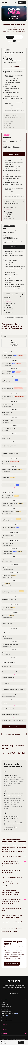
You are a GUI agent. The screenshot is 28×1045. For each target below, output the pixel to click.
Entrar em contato (11, 964)
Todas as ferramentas (6, 1020)
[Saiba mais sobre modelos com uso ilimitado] (23, 201)
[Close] (26, 1043)
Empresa (3, 1029)
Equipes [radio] (18, 37)
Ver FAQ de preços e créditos (13, 734)
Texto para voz (5, 1009)
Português (14, 993)
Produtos (4, 1000)
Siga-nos (4, 1033)
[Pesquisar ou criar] (15, 2)
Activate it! (21, 1042)
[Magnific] (14, 981)
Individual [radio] (10, 37)
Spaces (3, 1002)
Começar (4, 1024)
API (2, 1017)
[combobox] (14, 336)
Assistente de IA (5, 1004)
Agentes (4, 1015)
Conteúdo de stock (6, 1011)
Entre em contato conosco (9, 931)
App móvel (4, 1019)
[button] (14, 993)
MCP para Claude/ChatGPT (9, 1013)
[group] (14, 37)
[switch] (14, 41)
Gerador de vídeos (5, 1008)
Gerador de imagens (6, 1006)
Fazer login (21, 2)
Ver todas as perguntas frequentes (12, 851)
